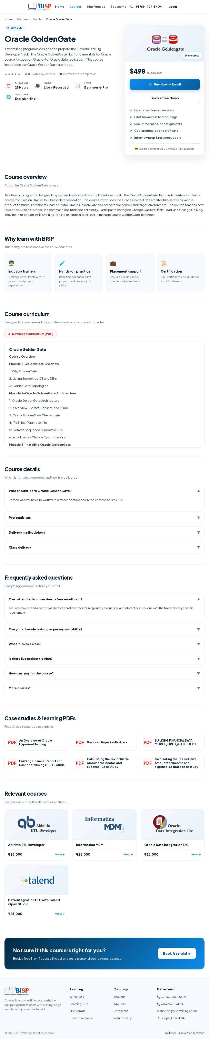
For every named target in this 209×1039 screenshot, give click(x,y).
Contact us (120, 1011)
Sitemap (199, 1033)
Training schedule (81, 1018)
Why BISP (119, 1004)
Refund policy (122, 1018)
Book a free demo (165, 98)
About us (119, 997)
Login (173, 6)
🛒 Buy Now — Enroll (165, 84)
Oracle (37, 19)
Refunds (171, 1033)
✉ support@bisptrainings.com (177, 1011)
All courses (77, 997)
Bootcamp (118, 6)
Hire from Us (96, 6)
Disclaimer (185, 1033)
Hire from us (77, 1011)
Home (59, 6)
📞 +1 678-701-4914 (170, 1004)
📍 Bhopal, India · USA (171, 1018)
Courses (75, 6)
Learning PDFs (79, 1004)
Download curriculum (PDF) (30, 334)
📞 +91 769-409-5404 (172, 997)
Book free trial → (177, 953)
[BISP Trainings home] (39, 6)
